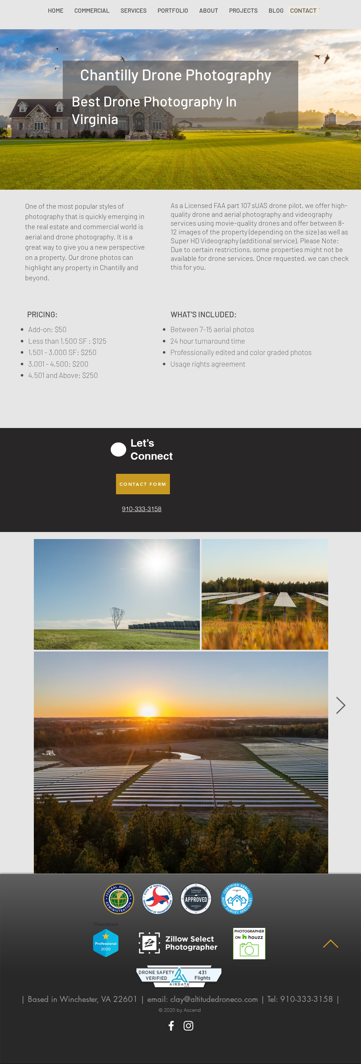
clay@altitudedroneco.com (214, 999)
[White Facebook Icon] (171, 1025)
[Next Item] (340, 706)
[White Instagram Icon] (188, 1025)
